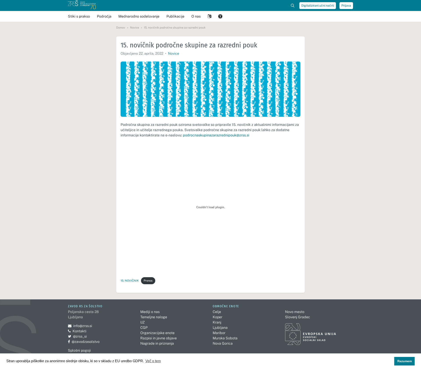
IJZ (142, 322)
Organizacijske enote (157, 333)
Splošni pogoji (79, 350)
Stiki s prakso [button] (79, 16)
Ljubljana (220, 328)
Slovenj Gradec (297, 317)
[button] (209, 16)
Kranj (217, 322)
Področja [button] (104, 16)
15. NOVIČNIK (130, 280)
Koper (217, 317)
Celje (217, 312)
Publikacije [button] (175, 16)
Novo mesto (294, 312)
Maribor (219, 333)
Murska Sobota (225, 338)
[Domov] (82, 5)
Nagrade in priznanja (157, 343)
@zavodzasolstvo (84, 342)
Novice (173, 53)
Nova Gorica (223, 343)
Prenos (148, 280)
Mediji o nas (150, 312)
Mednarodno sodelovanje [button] (138, 16)
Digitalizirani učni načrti (317, 5)
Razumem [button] (404, 361)
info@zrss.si (80, 326)
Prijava (346, 5)
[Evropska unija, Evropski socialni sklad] (310, 332)
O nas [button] (196, 16)
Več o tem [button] (153, 361)
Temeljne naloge (153, 317)
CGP (144, 328)
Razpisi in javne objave (158, 338)
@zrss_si (77, 336)
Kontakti (79, 331)
